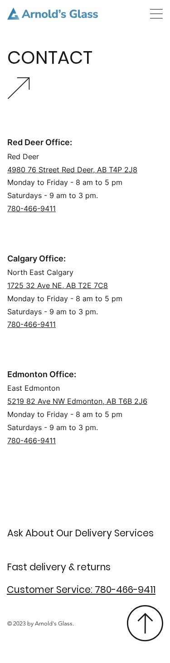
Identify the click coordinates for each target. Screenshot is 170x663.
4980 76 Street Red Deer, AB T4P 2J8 (72, 169)
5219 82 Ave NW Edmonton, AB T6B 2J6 (77, 401)
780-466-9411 (31, 440)
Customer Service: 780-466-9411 (81, 589)
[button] (156, 14)
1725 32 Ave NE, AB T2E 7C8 (57, 285)
